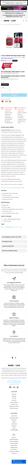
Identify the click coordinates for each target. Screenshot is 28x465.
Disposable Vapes (14, 418)
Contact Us (14, 453)
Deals (14, 428)
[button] (1, 20)
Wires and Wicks (14, 402)
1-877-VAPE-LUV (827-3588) (14, 382)
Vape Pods (14, 420)
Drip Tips (14, 400)
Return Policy (14, 445)
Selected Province (18, 460)
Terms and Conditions (14, 451)
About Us (14, 437)
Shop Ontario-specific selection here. (13, 58)
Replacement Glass (14, 406)
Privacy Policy (14, 449)
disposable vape (9, 227)
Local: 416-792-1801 (14, 384)
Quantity (2, 87)
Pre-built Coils (14, 404)
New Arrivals (14, 416)
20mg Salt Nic (5, 84)
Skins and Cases (14, 408)
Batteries (14, 394)
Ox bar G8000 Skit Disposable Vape (12, 24)
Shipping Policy (14, 447)
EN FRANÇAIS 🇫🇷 (14, 430)
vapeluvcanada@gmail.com (14, 380)
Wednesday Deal (8, 7)
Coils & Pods (14, 424)
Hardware (14, 426)
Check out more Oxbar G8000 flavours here (13, 187)
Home (2, 24)
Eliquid (14, 422)
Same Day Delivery (14, 441)
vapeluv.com (19, 13)
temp (20, 227)
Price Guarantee (14, 443)
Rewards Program (14, 439)
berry (2, 227)
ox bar (16, 227)
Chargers (14, 396)
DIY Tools (14, 398)
